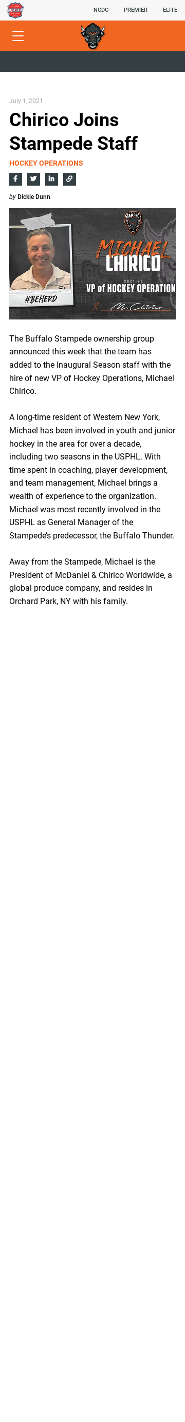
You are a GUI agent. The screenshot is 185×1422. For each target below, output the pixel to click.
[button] (101, 10)
